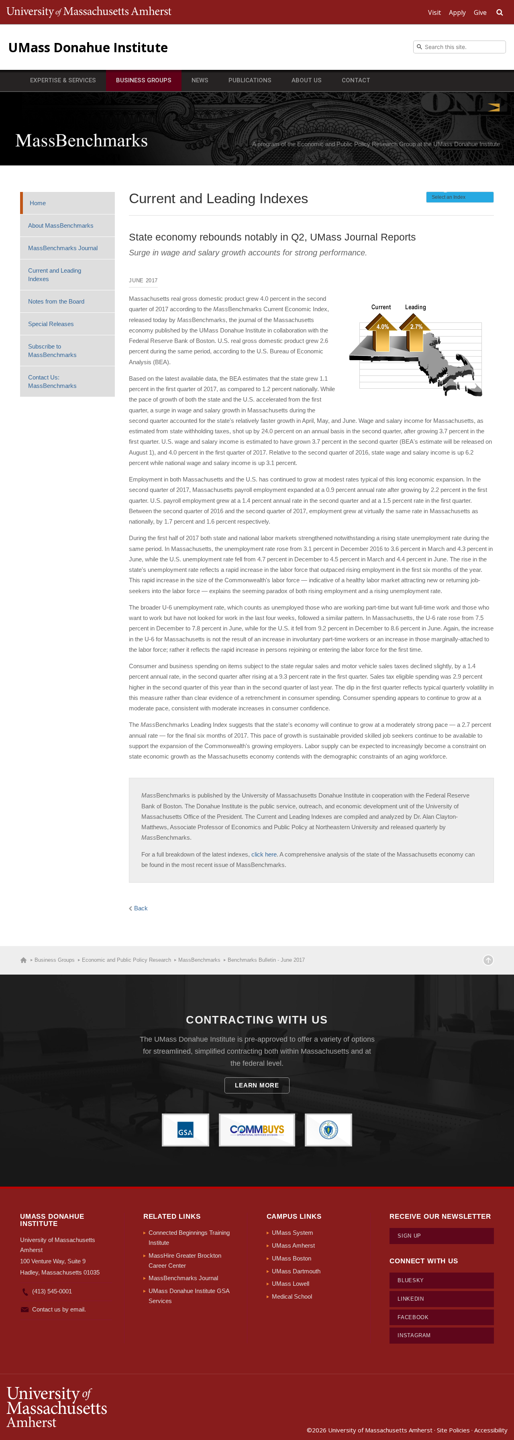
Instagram (414, 1335)
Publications (249, 80)
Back (141, 908)
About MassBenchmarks (61, 225)
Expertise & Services (63, 80)
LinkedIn (411, 1299)
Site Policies (453, 1430)
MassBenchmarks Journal (63, 248)
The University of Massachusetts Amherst (88, 12)
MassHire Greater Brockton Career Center (185, 1260)
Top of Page (488, 960)
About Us (307, 80)
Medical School (292, 1296)
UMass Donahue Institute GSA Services (189, 1295)
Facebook (413, 1317)
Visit (434, 12)
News (200, 80)
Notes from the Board (56, 301)
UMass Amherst (293, 1245)
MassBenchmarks (81, 140)
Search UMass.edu (499, 12)
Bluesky (411, 1280)
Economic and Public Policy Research (126, 960)
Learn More (257, 1085)
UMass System (292, 1232)
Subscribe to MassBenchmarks (52, 350)
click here (264, 854)
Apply (457, 12)
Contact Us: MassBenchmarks (52, 381)
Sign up (409, 1236)
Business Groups (143, 80)
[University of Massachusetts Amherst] (131, 1407)
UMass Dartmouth (296, 1271)
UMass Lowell (290, 1283)
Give (480, 12)
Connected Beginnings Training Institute (189, 1237)
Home (38, 203)
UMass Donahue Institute (88, 47)
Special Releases (51, 323)
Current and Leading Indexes (54, 274)
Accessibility (491, 1430)
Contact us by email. (59, 1309)
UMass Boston (291, 1258)
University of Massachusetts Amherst (380, 1430)
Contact (356, 80)
